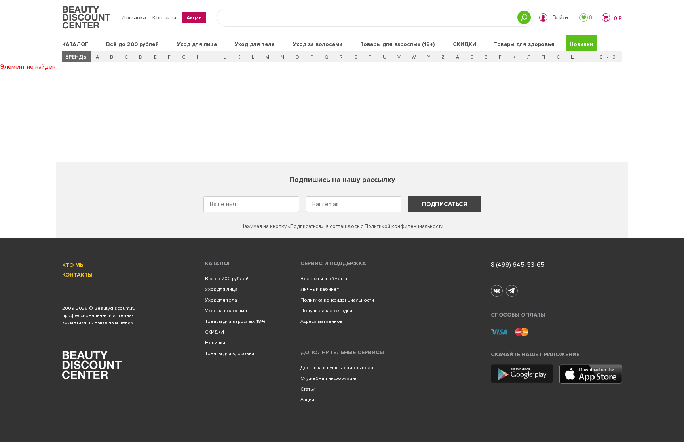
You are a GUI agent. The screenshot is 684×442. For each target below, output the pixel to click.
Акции (194, 17)
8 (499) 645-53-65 (518, 265)
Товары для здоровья (524, 44)
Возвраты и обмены (323, 279)
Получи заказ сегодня (326, 311)
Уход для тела (255, 44)
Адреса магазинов (321, 321)
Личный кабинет (319, 289)
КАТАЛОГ (75, 44)
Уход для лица (197, 44)
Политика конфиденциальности (337, 300)
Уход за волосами (317, 44)
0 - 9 (608, 57)
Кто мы (73, 265)
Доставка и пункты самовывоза (336, 368)
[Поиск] (524, 17)
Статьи (307, 389)
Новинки (581, 44)
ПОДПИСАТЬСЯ (444, 204)
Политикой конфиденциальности (404, 226)
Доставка (134, 17)
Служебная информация (329, 378)
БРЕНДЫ (76, 56)
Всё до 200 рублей (132, 44)
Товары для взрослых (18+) (397, 44)
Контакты (164, 17)
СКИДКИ (464, 44)
